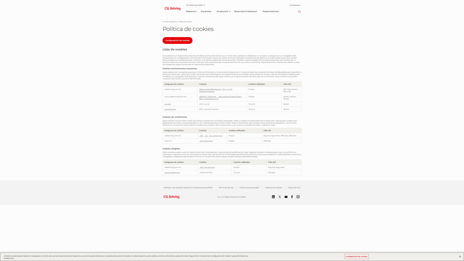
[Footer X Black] (278, 197)
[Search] (299, 11)
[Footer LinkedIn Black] (272, 197)
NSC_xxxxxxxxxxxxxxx (208, 99)
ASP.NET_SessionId (207, 97)
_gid (201, 136)
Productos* (222, 11)
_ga (206, 136)
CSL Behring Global (194, 5)
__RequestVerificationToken (229, 97)
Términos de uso (226, 187)
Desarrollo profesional (245, 11)
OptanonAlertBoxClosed (210, 89)
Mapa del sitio (294, 187)
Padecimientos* (271, 11)
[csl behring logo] (170, 197)
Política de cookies (273, 187)
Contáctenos (295, 5)
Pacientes (206, 11)
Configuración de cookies (177, 40)
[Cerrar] (460, 256)
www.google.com (172, 172)
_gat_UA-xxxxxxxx (207, 167)
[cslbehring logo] (172, 9)
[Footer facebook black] (291, 197)
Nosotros (190, 11)
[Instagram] (297, 197)
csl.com (167, 104)
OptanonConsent (206, 91)
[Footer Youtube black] (285, 197)
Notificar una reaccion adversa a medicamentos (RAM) (188, 187)
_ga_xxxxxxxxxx (215, 136)
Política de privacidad (249, 187)
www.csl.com (170, 109)
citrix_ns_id (227, 89)
